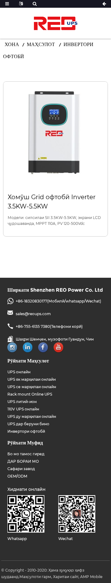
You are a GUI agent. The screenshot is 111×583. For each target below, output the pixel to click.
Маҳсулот (41, 44)
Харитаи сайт (65, 576)
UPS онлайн (19, 372)
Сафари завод (21, 468)
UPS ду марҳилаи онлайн (31, 416)
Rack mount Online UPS (29, 394)
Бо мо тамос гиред (25, 454)
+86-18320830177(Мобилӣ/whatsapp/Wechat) (58, 301)
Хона (12, 44)
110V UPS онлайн (23, 409)
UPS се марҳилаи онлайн (31, 386)
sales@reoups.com (33, 313)
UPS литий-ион (22, 401)
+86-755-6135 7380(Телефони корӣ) (49, 326)
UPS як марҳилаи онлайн (31, 379)
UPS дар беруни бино (28, 424)
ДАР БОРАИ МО (23, 461)
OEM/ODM (17, 476)
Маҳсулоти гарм (35, 576)
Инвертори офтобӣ (26, 431)
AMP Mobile (91, 576)
